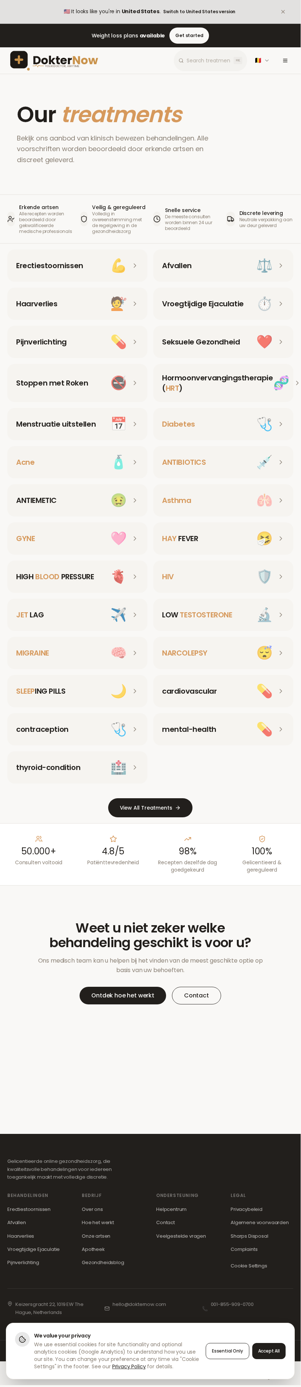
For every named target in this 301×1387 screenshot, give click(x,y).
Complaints (244, 1249)
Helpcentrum (171, 1209)
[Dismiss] (288, 12)
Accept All (269, 1351)
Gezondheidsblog (103, 1262)
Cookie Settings (249, 1265)
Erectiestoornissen (29, 1209)
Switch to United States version (199, 11)
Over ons (92, 1209)
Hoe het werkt (98, 1222)
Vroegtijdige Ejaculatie (33, 1249)
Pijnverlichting (23, 1262)
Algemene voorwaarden (260, 1222)
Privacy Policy (129, 1366)
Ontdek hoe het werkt (122, 995)
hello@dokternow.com (139, 1304)
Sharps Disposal (249, 1236)
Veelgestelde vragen (181, 1236)
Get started (189, 35)
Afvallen (16, 1222)
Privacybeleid (247, 1209)
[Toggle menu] (285, 60)
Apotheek (93, 1249)
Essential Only (227, 1351)
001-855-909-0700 (232, 1304)
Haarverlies (20, 1236)
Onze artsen (96, 1236)
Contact (196, 995)
